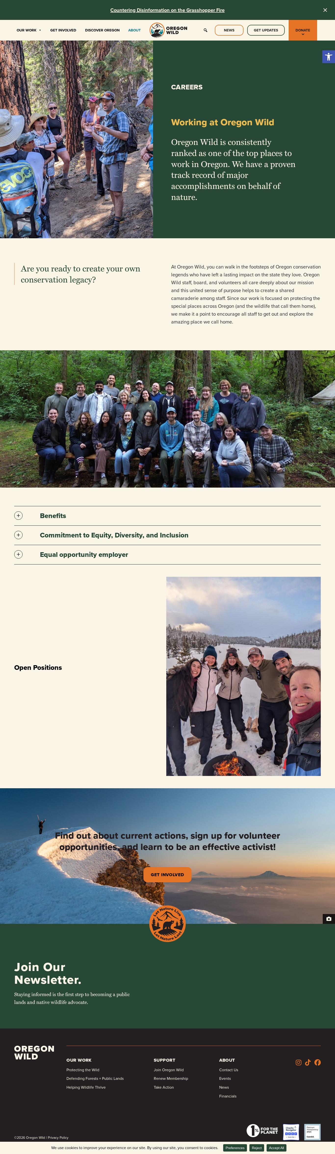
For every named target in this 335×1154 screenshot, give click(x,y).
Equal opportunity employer (84, 554)
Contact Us (228, 1070)
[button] (328, 56)
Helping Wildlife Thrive (86, 1087)
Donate (303, 30)
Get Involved (63, 30)
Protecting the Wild (82, 1070)
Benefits (53, 516)
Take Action (164, 1087)
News (229, 30)
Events (225, 1078)
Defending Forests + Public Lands (95, 1078)
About (134, 30)
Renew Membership (171, 1078)
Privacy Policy (58, 1137)
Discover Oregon (102, 30)
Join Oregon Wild (169, 1070)
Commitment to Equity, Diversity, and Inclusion (114, 535)
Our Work (27, 30)
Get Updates (266, 30)
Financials (227, 1096)
